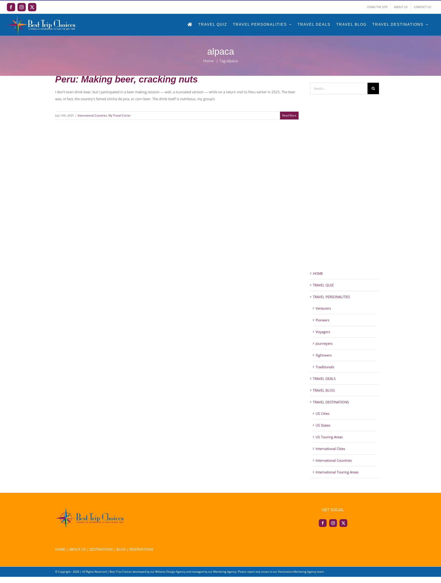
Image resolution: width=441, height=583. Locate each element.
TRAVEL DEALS (324, 378)
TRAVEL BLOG (324, 390)
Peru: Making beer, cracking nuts (126, 79)
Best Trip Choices (121, 572)
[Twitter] (343, 523)
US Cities (322, 413)
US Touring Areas (329, 437)
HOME (318, 273)
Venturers (323, 308)
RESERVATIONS (141, 549)
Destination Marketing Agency (297, 572)
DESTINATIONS (101, 549)
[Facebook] (323, 523)
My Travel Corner (119, 115)
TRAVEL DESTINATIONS (331, 402)
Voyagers (323, 331)
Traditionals (325, 367)
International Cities (330, 448)
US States (323, 425)
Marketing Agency (224, 572)
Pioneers (322, 320)
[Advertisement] (344, 191)
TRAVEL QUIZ (323, 285)
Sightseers (324, 355)
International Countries (92, 115)
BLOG (121, 549)
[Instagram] (333, 523)
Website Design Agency (170, 572)
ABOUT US (77, 549)
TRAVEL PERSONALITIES (331, 296)
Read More (289, 115)
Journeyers (324, 343)
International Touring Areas (337, 472)
